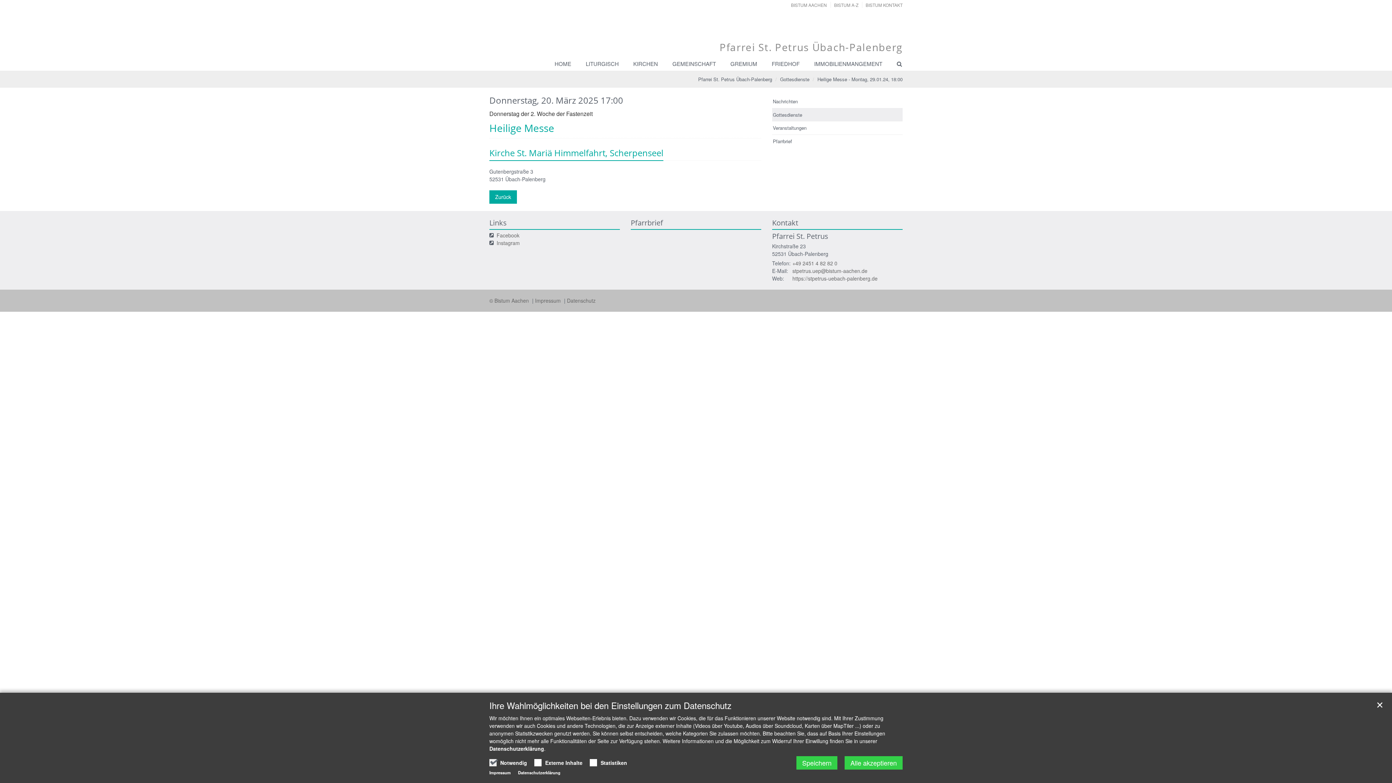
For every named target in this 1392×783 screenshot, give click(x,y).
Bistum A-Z (846, 5)
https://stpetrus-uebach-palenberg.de (835, 278)
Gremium (743, 63)
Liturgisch (602, 63)
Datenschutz (581, 300)
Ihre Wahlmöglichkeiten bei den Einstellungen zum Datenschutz (610, 705)
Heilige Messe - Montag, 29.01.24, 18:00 (860, 79)
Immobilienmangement (848, 63)
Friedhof (786, 63)
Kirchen (645, 63)
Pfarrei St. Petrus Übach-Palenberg (735, 79)
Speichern (817, 762)
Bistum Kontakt (884, 5)
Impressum (548, 300)
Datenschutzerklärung (516, 748)
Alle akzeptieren (873, 762)
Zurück (503, 196)
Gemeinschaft (694, 63)
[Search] (896, 64)
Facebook (508, 235)
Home (563, 63)
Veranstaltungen (790, 127)
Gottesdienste (794, 79)
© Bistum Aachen (509, 300)
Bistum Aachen (809, 5)
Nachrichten (785, 101)
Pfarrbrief (782, 141)
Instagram (508, 242)
